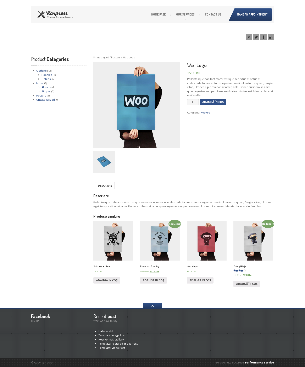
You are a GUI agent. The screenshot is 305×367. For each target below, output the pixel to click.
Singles (46, 91)
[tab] (105, 185)
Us (213, 14)
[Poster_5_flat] (104, 162)
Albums (46, 87)
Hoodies (46, 75)
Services (185, 14)
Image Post (112, 335)
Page (158, 14)
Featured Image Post (118, 343)
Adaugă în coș (213, 102)
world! (106, 331)
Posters (41, 95)
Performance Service (259, 362)
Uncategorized (45, 99)
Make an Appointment (252, 14)
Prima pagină (101, 57)
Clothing (41, 70)
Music (40, 83)
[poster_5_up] (136, 105)
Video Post (112, 348)
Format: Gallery (111, 339)
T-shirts (46, 79)
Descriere (105, 185)
